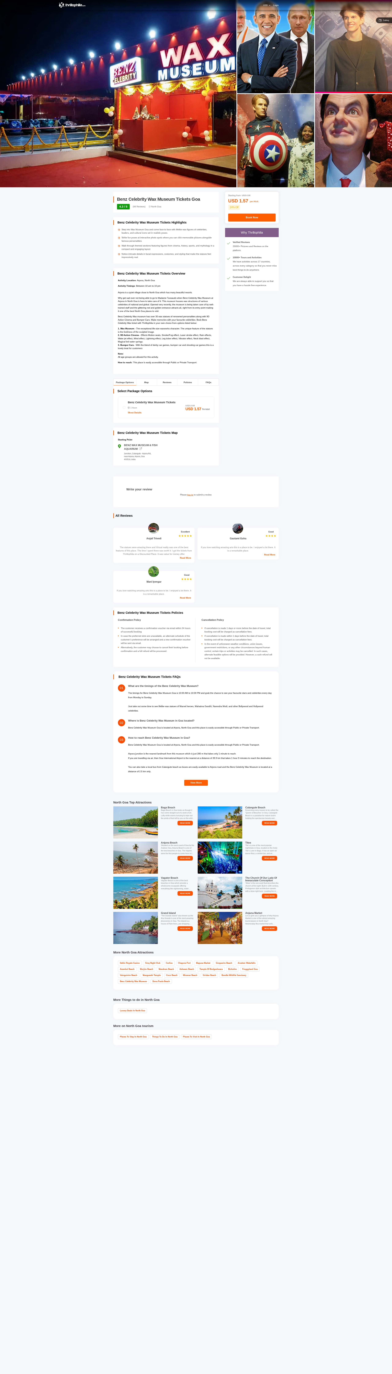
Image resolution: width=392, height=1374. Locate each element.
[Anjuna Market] (220, 928)
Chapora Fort (184, 963)
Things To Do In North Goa (164, 1037)
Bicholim (232, 969)
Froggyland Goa (250, 969)
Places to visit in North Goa (196, 1037)
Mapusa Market (203, 963)
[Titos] (220, 858)
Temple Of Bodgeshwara (211, 969)
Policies (188, 382)
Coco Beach (171, 975)
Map (146, 382)
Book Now (252, 217)
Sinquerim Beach (224, 963)
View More (196, 782)
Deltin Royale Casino (130, 963)
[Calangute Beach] (220, 822)
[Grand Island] (135, 928)
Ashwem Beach (186, 969)
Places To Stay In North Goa (133, 1037)
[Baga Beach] (135, 822)
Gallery (386, 20)
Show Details (134, 412)
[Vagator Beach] (135, 893)
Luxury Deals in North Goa (132, 1010)
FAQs (208, 382)
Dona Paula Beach (161, 981)
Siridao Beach (209, 975)
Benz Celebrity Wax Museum (133, 981)
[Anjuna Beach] (135, 858)
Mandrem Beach (166, 969)
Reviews (167, 382)
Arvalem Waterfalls (246, 963)
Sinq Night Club (152, 963)
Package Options (125, 382)
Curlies (169, 963)
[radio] (166, 407)
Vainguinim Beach (128, 975)
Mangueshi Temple (152, 975)
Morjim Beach (146, 969)
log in (190, 495)
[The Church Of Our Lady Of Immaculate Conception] (220, 893)
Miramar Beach (190, 975)
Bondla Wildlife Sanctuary (234, 975)
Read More (185, 558)
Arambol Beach (127, 969)
